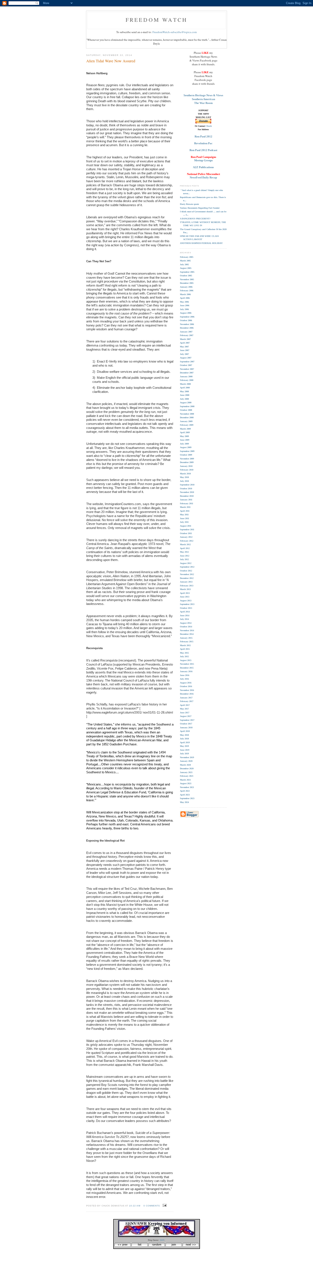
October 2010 (186, 488)
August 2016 (185, 683)
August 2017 (185, 716)
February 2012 (186, 541)
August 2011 (185, 526)
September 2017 (187, 720)
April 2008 (185, 387)
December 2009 (187, 462)
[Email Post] (164, 1205)
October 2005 (186, 275)
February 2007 (186, 335)
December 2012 (187, 578)
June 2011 (184, 518)
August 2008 (185, 402)
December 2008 (187, 417)
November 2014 (187, 630)
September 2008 (187, 406)
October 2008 (186, 410)
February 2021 (186, 776)
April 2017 (185, 705)
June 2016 (184, 675)
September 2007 (187, 361)
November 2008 (187, 414)
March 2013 (185, 589)
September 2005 (187, 272)
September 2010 (187, 485)
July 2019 (184, 753)
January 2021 (186, 772)
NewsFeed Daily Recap (203, 177)
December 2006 (187, 328)
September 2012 (187, 567)
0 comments (152, 1206)
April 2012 (185, 548)
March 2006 (185, 294)
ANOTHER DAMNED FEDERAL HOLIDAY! (201, 243)
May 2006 (184, 302)
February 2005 (186, 257)
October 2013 (186, 608)
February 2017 (186, 701)
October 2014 (186, 626)
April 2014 (185, 611)
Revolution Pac (203, 143)
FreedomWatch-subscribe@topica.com (174, 32)
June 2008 (184, 395)
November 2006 (187, 324)
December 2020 (187, 768)
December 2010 (187, 496)
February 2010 (186, 470)
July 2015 (184, 656)
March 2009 (185, 429)
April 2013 (185, 593)
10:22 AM (134, 1206)
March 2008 (185, 384)
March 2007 (185, 339)
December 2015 (187, 668)
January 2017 (186, 697)
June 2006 (184, 305)
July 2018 (184, 738)
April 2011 (185, 511)
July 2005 (184, 264)
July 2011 (184, 522)
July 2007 (184, 354)
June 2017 (184, 712)
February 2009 (186, 425)
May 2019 (184, 746)
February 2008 (186, 380)
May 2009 (184, 436)
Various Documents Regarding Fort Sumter (200, 208)
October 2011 (186, 533)
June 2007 (184, 350)
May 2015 (184, 653)
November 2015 (187, 664)
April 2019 (185, 742)
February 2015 (186, 641)
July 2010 (184, 481)
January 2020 (186, 761)
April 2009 (185, 432)
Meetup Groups (203, 160)
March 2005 (185, 260)
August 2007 (185, 358)
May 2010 (184, 477)
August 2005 (185, 268)
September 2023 (187, 798)
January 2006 (186, 287)
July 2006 (184, 309)
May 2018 (184, 735)
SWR (162, 1240)
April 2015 (185, 649)
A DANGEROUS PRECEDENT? (195, 218)
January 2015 (186, 638)
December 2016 (187, 694)
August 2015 (185, 660)
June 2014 (184, 615)
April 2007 (185, 343)
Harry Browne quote (189, 204)
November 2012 (187, 574)
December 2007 (187, 372)
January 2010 (186, 466)
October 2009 (186, 455)
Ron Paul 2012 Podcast (203, 150)
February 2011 (186, 503)
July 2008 (184, 399)
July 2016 (184, 679)
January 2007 (186, 332)
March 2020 (185, 765)
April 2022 (185, 791)
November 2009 (187, 458)
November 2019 (187, 757)
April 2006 (185, 298)
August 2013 (185, 600)
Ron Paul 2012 (203, 136)
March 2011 (185, 507)
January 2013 (186, 582)
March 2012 (185, 544)
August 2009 (185, 447)
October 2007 (186, 365)
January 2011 (186, 499)
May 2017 (184, 709)
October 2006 (186, 320)
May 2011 (184, 514)
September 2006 (187, 317)
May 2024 (184, 802)
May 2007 (184, 346)
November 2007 (187, 369)
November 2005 (187, 279)
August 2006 (185, 313)
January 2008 (186, 376)
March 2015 (185, 645)
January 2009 (186, 421)
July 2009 (184, 444)
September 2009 (187, 451)
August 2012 (185, 563)
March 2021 (185, 780)
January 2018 (186, 727)
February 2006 (186, 290)
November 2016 (187, 690)
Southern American (203, 99)
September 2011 (187, 529)
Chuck (209, 126)
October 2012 (186, 571)
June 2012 (184, 556)
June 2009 (184, 440)
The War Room (203, 103)
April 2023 (185, 795)
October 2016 (186, 686)
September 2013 (187, 604)
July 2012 (184, 559)
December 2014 (187, 634)
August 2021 (185, 783)
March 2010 (185, 473)
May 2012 (184, 552)
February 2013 (186, 585)
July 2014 (184, 619)
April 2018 (185, 731)
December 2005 (187, 283)
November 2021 (187, 787)
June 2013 (184, 597)
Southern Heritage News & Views (203, 95)
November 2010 (187, 492)
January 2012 (186, 537)
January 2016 (186, 671)
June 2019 (184, 750)
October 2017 (186, 724)
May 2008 (184, 391)
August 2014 (185, 623)
